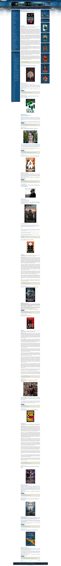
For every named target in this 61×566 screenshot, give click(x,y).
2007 (13, 100)
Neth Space (13, 28)
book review (24, 62)
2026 (13, 53)
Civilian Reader (13, 15)
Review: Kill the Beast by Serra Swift (15, 68)
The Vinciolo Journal (14, 45)
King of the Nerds (14, 26)
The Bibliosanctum (14, 40)
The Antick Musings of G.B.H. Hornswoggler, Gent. (15, 39)
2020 (13, 90)
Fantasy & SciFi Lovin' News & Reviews (15, 19)
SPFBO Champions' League (30, 152)
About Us (43, 20)
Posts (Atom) (25, 561)
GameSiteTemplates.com (32, 565)
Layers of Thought (14, 27)
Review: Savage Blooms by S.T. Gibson (16, 58)
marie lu (26, 376)
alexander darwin (24, 312)
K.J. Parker (26, 92)
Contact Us (43, 21)
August (14, 81)
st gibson (26, 62)
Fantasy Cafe (13, 20)
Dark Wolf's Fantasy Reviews (15, 17)
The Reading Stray (14, 44)
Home (30, 560)
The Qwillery (13, 43)
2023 (13, 88)
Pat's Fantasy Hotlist (14, 31)
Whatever (13, 49)
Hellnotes (13, 24)
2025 (13, 54)
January (14, 86)
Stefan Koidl (31, 202)
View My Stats (12, 102)
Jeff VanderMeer (14, 26)
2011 (13, 97)
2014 (13, 95)
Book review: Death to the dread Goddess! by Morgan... (16, 76)
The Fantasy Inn (14, 41)
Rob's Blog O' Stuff (14, 33)
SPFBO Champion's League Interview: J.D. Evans (16, 63)
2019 (13, 91)
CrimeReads (13, 16)
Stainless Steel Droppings (14, 37)
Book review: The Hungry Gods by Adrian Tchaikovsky (16, 65)
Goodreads (26, 83)
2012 (13, 96)
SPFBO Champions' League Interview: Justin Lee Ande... (16, 73)
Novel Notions (13, 29)
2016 (13, 93)
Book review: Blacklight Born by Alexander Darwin (16, 70)
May (13, 83)
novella (27, 92)
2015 (13, 94)
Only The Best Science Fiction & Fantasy (15, 30)
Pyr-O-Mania (13, 31)
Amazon (24, 83)
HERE (27, 115)
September (14, 57)
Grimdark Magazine (14, 23)
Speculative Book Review (15, 36)
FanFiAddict (13, 18)
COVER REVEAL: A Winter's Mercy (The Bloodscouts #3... (15, 67)
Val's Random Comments (14, 47)
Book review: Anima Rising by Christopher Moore (16, 80)
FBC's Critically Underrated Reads (43, 13)
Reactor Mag (13, 32)
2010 (13, 98)
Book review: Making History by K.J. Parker (16, 60)
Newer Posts (22, 560)
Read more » (23, 90)
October (14, 56)
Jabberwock (13, 25)
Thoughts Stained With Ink (15, 46)
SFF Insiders (13, 35)
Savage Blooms (23, 25)
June (13, 82)
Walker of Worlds (14, 48)
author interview (24, 152)
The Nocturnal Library (14, 42)
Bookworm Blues (14, 14)
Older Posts (39, 560)
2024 (13, 87)
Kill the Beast (23, 254)
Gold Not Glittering (14, 22)
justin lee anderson (24, 406)
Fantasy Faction (14, 21)
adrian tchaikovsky (24, 181)
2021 (13, 89)
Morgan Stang (26, 495)
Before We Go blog (14, 12)
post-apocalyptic (31, 181)
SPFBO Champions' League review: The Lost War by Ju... (16, 62)
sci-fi (33, 181)
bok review (24, 92)
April (13, 84)
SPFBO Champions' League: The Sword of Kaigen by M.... (16, 78)
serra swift (26, 283)
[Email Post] (27, 91)
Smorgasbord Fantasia (14, 36)
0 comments (29, 62)
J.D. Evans (27, 152)
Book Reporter (13, 13)
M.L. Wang (26, 526)
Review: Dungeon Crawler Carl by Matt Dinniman (16, 74)
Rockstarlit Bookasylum (14, 34)
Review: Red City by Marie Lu (16, 71)
